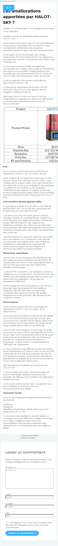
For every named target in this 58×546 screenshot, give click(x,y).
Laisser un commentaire (15, 28)
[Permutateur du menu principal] (8, 8)
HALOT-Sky (9, 76)
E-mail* (9, 503)
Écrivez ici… (11, 467)
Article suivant (29, 438)
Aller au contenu (8, 1)
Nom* (8, 494)
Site (7, 513)
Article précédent (29, 435)
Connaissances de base (41, 28)
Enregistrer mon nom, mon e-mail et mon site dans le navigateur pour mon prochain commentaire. (29, 525)
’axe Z (33, 384)
